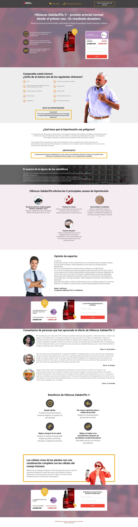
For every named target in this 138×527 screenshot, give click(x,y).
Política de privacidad (69, 522)
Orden (97, 56)
